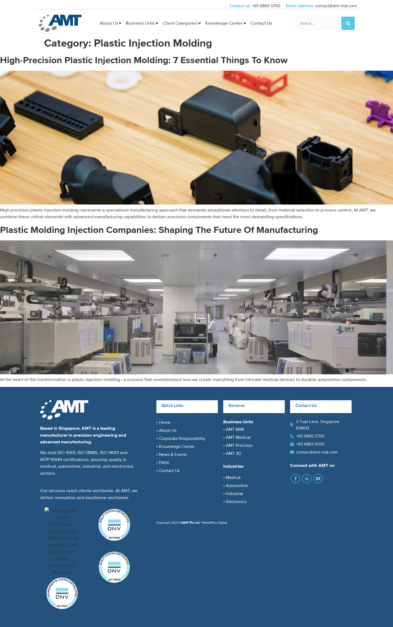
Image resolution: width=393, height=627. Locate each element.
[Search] (348, 23)
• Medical (232, 477)
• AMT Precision (238, 445)
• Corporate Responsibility (180, 438)
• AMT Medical (237, 437)
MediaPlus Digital (214, 523)
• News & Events (171, 454)
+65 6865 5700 (267, 6)
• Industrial (233, 493)
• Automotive (235, 485)
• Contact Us (168, 470)
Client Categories (180, 23)
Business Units (140, 23)
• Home (163, 422)
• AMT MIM (233, 429)
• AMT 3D (232, 453)
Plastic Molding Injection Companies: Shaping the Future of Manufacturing (159, 230)
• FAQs (162, 462)
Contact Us (261, 23)
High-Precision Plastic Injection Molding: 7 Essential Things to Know (144, 60)
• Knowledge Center (175, 446)
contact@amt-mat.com (336, 6)
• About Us (166, 430)
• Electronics (234, 501)
